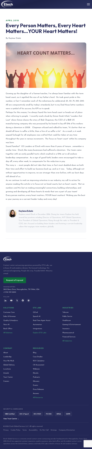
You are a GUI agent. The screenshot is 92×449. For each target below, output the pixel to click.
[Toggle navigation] (88, 4)
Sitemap (54, 430)
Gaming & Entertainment (71, 324)
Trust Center (8, 377)
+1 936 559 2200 (9, 292)
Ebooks (35, 373)
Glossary (36, 381)
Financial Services (68, 337)
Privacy (6, 430)
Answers (36, 393)
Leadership (7, 357)
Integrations (37, 329)
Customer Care (9, 312)
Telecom (65, 312)
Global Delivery (9, 365)
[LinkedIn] (5, 300)
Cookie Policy (15, 430)
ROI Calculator (38, 361)
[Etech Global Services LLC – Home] (7, 4)
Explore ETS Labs (39, 333)
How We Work (8, 361)
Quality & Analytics (10, 320)
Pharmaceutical (68, 333)
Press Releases (38, 389)
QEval (35, 312)
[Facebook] (23, 300)
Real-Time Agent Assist (41, 320)
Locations (7, 369)
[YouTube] (11, 300)
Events (35, 385)
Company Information (67, 430)
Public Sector (67, 316)
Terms (24, 430)
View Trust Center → (11, 419)
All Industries (67, 341)
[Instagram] (28, 300)
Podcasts (36, 377)
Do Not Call (44, 430)
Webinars (36, 369)
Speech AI (36, 316)
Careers (6, 381)
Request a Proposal (14, 280)
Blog (34, 353)
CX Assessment (38, 365)
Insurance (65, 329)
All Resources (38, 397)
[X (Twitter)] (17, 300)
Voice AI (6, 324)
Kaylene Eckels (26, 211)
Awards (6, 373)
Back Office (7, 329)
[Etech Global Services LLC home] (46, 259)
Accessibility (33, 430)
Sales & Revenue (9, 316)
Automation (37, 324)
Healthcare (66, 320)
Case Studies (38, 357)
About (5, 353)
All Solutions (7, 333)
